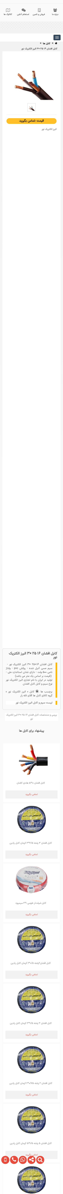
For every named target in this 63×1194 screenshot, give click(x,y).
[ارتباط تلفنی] (13, 1180)
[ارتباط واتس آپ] (21, 1180)
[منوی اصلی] (57, 37)
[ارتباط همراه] (5, 1180)
